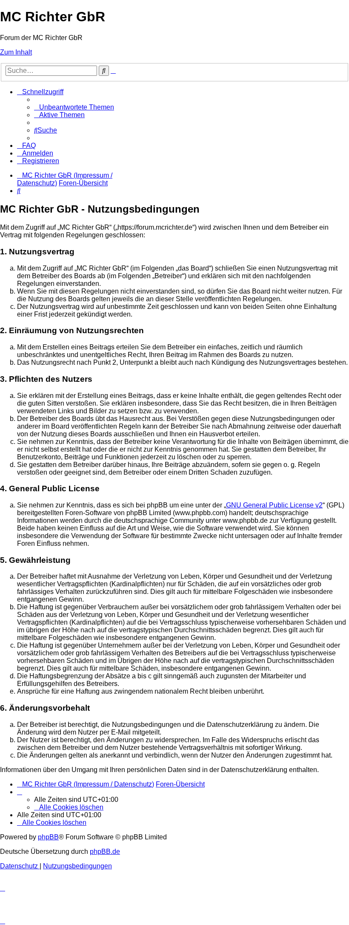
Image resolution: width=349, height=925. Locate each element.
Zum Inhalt (16, 52)
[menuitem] (74, 107)
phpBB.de (105, 851)
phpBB (48, 837)
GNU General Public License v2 (274, 505)
